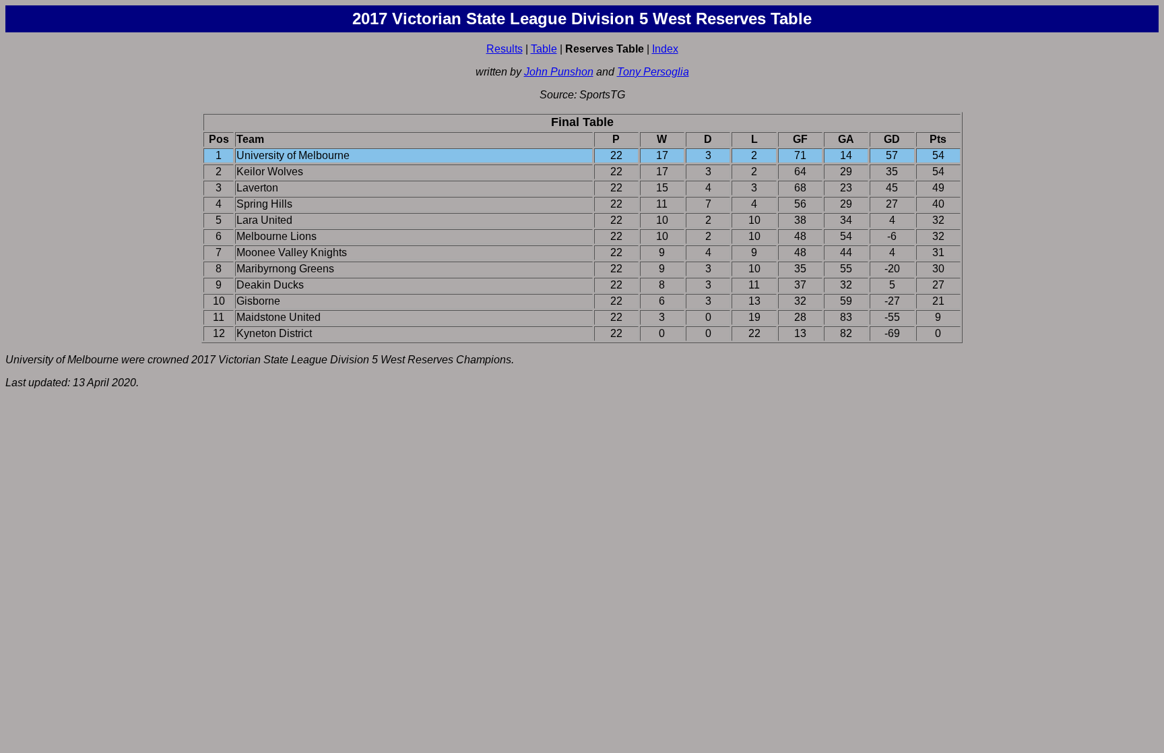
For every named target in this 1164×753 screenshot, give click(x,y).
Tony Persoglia (653, 72)
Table (544, 49)
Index (665, 49)
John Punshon (558, 72)
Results (504, 49)
